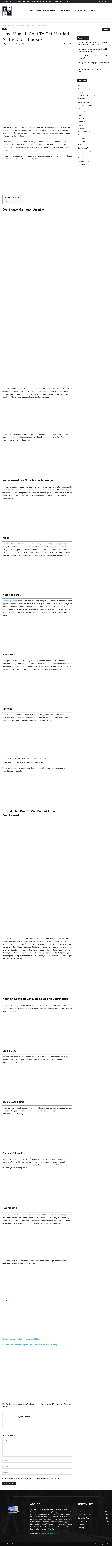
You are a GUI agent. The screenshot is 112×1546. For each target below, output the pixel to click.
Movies (80, 145)
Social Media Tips (84, 151)
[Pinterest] (14, 49)
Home (4, 25)
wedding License (10, 601)
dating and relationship (86, 105)
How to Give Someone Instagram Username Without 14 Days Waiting (29, 1345)
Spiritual (81, 155)
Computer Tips (83, 102)
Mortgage (81, 141)
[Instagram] (99, 1)
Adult (80, 86)
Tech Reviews (83, 158)
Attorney (81, 92)
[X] (102, 1)
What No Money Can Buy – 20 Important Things (21, 1339)
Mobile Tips (82, 135)
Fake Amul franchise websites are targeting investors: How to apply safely (93, 43)
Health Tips (82, 122)
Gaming (81, 118)
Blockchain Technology (86, 95)
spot (49, 550)
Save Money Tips (84, 148)
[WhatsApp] (20, 49)
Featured (81, 112)
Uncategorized (83, 161)
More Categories (84, 138)
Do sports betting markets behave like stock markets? (93, 57)
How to (10, 25)
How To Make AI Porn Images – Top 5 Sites (56, 1404)
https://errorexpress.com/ (25, 1420)
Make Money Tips (84, 132)
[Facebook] (96, 1)
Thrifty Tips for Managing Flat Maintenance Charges (93, 64)
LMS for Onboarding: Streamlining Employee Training (18, 1405)
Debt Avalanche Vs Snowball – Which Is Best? (91, 71)
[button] (107, 19)
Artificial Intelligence (85, 89)
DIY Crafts (81, 109)
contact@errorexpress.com (49, 1534)
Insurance (81, 128)
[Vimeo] (105, 1)
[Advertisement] (37, 109)
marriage (60, 391)
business (81, 99)
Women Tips (82, 164)
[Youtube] (108, 1)
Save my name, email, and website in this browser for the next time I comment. (33, 1478)
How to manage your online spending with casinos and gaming (92, 50)
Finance (81, 115)
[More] (25, 49)
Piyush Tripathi (8, 44)
